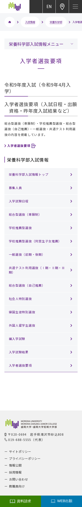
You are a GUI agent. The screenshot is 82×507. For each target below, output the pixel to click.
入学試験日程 (19, 201)
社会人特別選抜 (20, 298)
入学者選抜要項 (20, 365)
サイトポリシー (20, 451)
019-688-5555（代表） (26, 439)
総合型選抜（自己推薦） (27, 285)
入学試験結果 (19, 352)
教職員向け (17, 486)
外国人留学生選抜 (22, 325)
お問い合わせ (18, 479)
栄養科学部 (56, 22)
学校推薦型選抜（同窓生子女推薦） (35, 241)
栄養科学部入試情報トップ (29, 174)
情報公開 (15, 465)
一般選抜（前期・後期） (27, 254)
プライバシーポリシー (25, 458)
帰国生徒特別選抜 (22, 312)
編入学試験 (17, 338)
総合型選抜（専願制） (25, 214)
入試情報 (30, 22)
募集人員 (15, 187)
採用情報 (15, 472)
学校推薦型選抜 (20, 227)
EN (49, 6)
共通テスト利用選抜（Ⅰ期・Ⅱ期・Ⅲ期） (37, 269)
